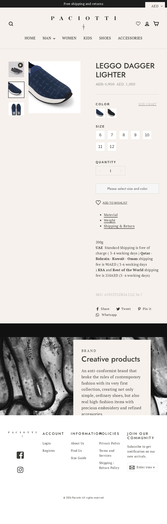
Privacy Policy (109, 443)
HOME (30, 38)
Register (49, 451)
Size (100, 126)
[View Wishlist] (137, 23)
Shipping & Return (119, 226)
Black (111, 113)
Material (111, 214)
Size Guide (78, 458)
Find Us (76, 451)
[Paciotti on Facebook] (20, 456)
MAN (47, 38)
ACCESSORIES (130, 38)
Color (103, 104)
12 (112, 146)
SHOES (105, 38)
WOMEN (69, 38)
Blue (100, 113)
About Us (77, 443)
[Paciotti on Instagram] (20, 470)
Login (47, 443)
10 (147, 135)
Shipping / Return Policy (109, 465)
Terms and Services (106, 453)
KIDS (88, 38)
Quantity (106, 162)
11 (100, 146)
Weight (109, 220)
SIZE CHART (147, 104)
